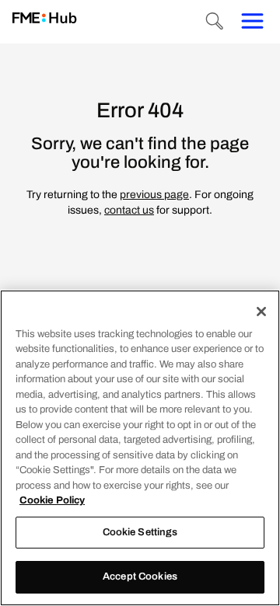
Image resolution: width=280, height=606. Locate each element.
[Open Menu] (252, 21)
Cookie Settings (140, 532)
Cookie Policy (52, 500)
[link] (44, 19)
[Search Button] (214, 21)
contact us (129, 210)
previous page (154, 194)
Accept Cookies (140, 576)
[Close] (261, 311)
